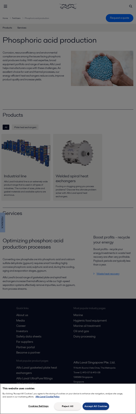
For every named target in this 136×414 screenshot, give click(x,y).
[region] (68, 399)
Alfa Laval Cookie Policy (47, 396)
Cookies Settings (38, 406)
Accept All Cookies (95, 406)
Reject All (67, 406)
